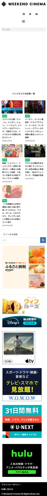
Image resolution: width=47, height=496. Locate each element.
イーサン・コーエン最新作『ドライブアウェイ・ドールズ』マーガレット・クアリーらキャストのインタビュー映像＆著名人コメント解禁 (34, 128)
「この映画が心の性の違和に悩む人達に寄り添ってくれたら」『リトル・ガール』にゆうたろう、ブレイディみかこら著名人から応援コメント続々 (11, 212)
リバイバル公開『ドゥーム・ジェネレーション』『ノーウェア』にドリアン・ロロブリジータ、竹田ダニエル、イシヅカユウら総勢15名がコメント (11, 128)
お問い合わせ (7, 489)
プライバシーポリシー (11, 484)
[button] (23, 21)
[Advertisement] (23, 61)
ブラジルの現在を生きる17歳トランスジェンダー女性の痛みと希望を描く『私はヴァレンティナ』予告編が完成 (34, 169)
